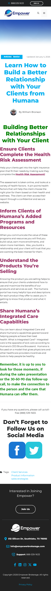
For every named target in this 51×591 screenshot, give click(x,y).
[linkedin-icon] (20, 564)
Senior (16, 56)
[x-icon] (30, 564)
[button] (38, 13)
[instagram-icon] (25, 564)
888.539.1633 (17, 3)
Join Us (36, 3)
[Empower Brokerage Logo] (25, 528)
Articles (8, 56)
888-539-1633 (33, 554)
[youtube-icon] (35, 564)
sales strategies (19, 478)
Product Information (22, 475)
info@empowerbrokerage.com (27, 546)
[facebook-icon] (15, 564)
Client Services (19, 472)
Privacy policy (25, 584)
